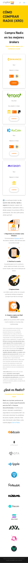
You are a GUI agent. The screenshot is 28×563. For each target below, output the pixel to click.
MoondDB (12, 560)
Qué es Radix (16, 423)
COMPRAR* (14, 118)
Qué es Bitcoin (18, 560)
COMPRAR (14, 83)
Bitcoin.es (12, 558)
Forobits (8, 560)
